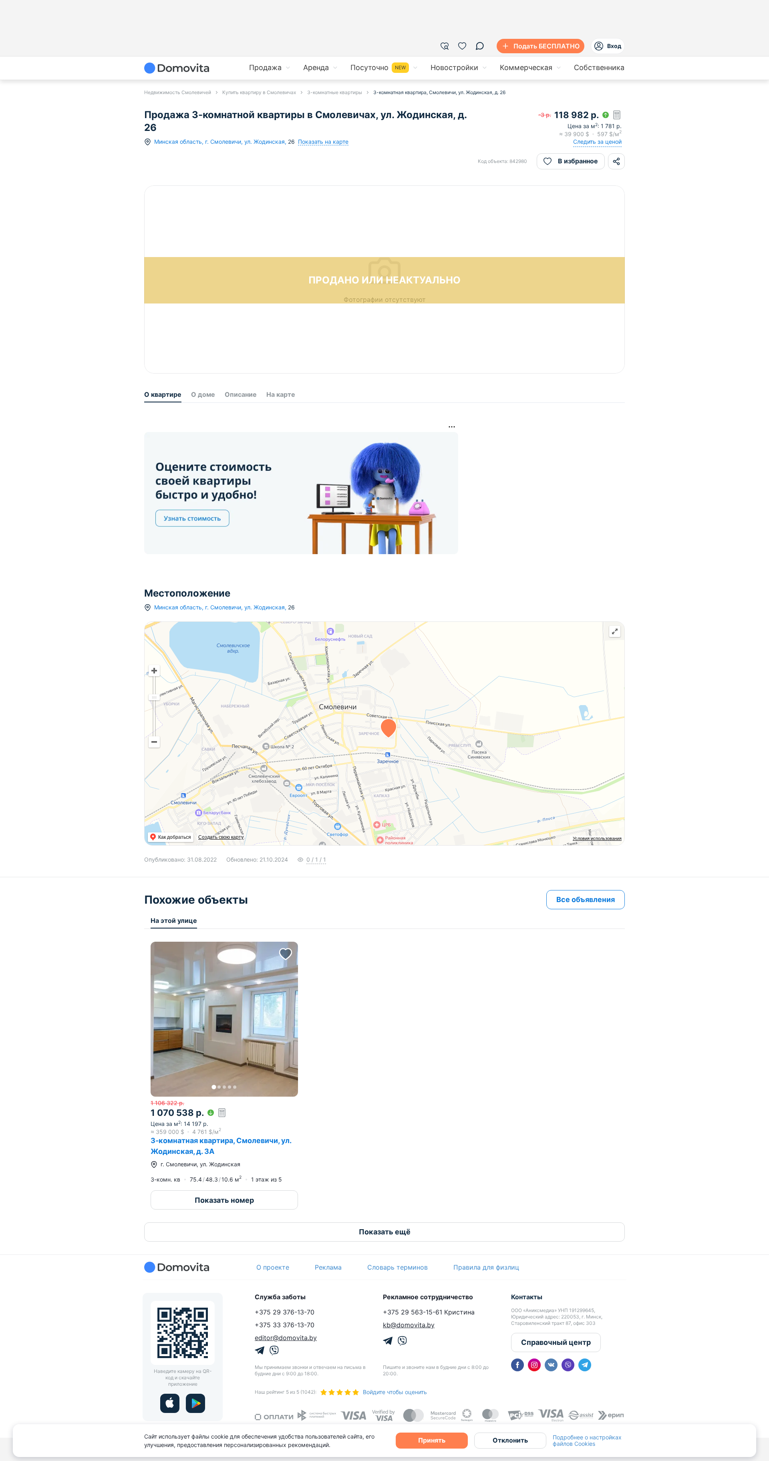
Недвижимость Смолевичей (177, 92)
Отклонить (510, 1440)
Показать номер (224, 1200)
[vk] (551, 1365)
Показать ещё (385, 1232)
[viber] (568, 1365)
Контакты (526, 1297)
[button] (224, 1019)
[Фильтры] (444, 46)
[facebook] (517, 1365)
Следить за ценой (597, 141)
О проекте (272, 1267)
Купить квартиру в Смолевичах (259, 92)
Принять (431, 1440)
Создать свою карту (221, 837)
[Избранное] (462, 46)
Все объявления (585, 899)
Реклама (328, 1267)
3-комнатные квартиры (334, 92)
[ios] (169, 1403)
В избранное (578, 161)
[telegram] (584, 1365)
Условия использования (597, 838)
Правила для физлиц (486, 1267)
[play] (195, 1403)
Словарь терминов (397, 1267)
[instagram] (534, 1365)
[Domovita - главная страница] (176, 68)
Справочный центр (556, 1342)
